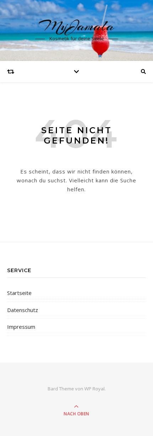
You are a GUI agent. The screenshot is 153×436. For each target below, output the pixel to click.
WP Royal (94, 388)
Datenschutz (22, 309)
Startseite (19, 292)
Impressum (21, 326)
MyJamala (76, 26)
